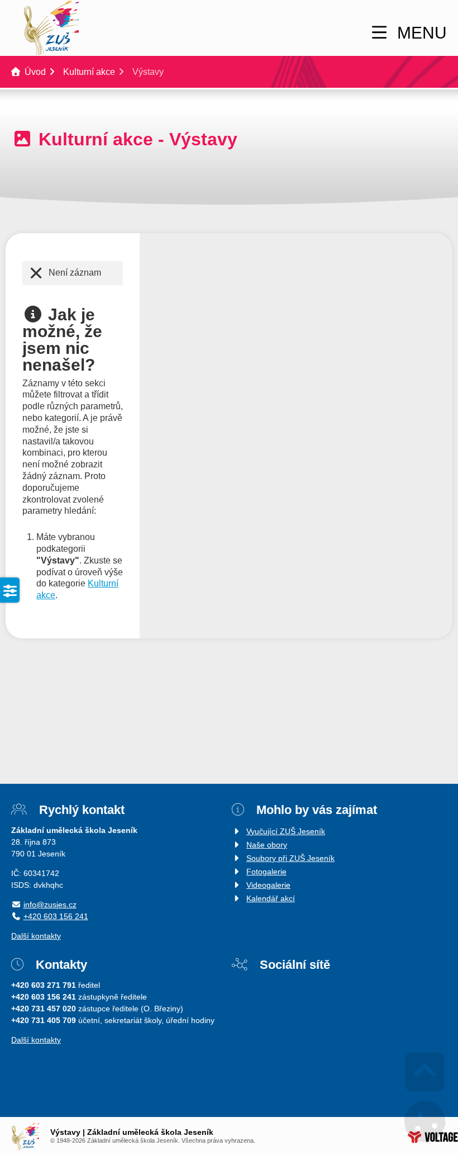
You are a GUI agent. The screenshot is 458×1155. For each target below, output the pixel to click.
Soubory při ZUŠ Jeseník (290, 858)
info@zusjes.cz (50, 904)
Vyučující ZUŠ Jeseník (285, 831)
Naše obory (266, 844)
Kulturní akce (89, 72)
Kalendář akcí (270, 898)
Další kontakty (36, 935)
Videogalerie (268, 885)
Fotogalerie (266, 871)
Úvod (51, 28)
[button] (408, 32)
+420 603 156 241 (55, 916)
